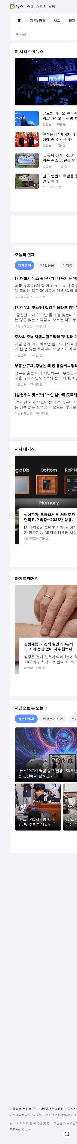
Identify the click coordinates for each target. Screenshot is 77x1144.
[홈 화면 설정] (67, 1134)
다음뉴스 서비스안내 (23, 1108)
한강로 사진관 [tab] (53, 719)
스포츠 (41, 6)
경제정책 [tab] (24, 265)
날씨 (51, 6)
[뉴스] (19, 6)
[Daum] (13, 6)
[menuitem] (19, 20)
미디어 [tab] (67, 265)
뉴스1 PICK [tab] (26, 719)
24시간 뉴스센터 (52, 1108)
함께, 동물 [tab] (47, 265)
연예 (30, 6)
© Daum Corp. (20, 1129)
